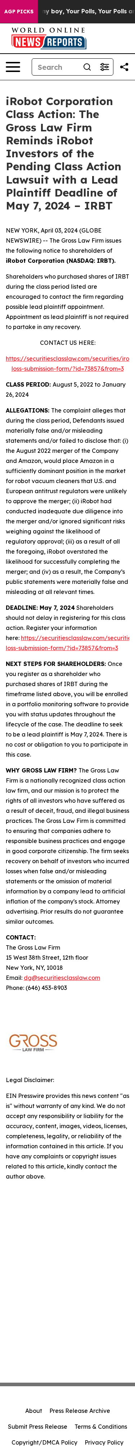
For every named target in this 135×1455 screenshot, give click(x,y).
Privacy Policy (104, 1442)
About (33, 1410)
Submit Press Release (37, 1426)
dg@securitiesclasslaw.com (62, 977)
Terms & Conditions (101, 1426)
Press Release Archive (79, 1410)
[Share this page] (124, 67)
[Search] (87, 67)
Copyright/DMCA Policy (44, 1442)
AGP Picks (18, 11)
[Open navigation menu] (13, 67)
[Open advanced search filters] (104, 67)
